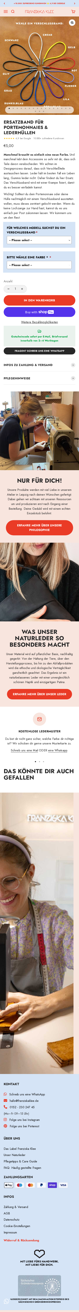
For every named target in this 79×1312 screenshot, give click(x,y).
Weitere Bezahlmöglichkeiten (39, 322)
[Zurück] (4, 3)
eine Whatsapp (57, 750)
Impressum (10, 1232)
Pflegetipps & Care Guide (20, 1161)
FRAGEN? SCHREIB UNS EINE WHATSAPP (39, 351)
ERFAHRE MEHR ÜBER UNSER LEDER (39, 694)
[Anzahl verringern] (8, 289)
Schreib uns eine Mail (24, 750)
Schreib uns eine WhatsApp (27, 1094)
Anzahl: (8, 281)
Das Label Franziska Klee (20, 1149)
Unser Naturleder (15, 1155)
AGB (7, 1213)
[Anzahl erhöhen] (22, 289)
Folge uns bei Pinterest (24, 1126)
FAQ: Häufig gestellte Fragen (22, 1168)
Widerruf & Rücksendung (21, 1240)
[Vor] (74, 3)
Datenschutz (11, 1220)
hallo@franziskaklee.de (24, 1101)
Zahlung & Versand (16, 1207)
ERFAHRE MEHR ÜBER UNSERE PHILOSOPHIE (39, 527)
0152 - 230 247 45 (22, 1107)
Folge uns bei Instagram (24, 1120)
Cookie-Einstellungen (17, 1226)
